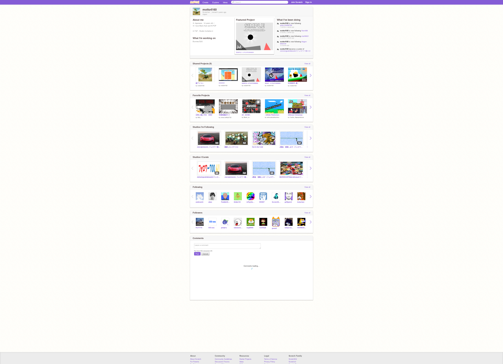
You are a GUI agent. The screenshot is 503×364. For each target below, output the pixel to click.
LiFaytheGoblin (251, 202)
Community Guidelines (223, 359)
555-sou (211, 228)
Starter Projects (245, 359)
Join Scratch (297, 2)
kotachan (300, 202)
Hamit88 (304, 30)
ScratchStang (276, 202)
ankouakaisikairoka (273, 117)
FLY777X (199, 228)
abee (210, 202)
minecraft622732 (226, 117)
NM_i (199, 117)
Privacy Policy (269, 361)
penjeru (224, 228)
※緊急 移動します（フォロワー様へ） (291, 147)
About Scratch (195, 359)
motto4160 (201, 85)
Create (205, 2)
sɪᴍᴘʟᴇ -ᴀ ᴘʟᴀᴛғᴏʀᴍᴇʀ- (245, 52)
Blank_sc (247, 117)
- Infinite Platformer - (272, 115)
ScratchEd (293, 359)
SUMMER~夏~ (293, 83)
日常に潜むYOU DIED (204, 115)
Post (197, 254)
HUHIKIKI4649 (301, 228)
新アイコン (200, 83)
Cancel (205, 254)
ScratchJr (292, 361)
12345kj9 (262, 228)
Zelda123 (237, 202)
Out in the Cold (257, 147)
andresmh (199, 202)
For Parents (194, 361)
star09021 (305, 36)
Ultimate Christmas (295, 115)
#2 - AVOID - (246, 115)
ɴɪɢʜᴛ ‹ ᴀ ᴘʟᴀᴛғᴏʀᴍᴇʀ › (273, 83)
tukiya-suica (289, 228)
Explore (215, 2)
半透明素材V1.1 (224, 115)
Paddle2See (225, 202)
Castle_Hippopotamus (297, 117)
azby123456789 (286, 25)
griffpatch (288, 202)
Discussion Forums (222, 361)
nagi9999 (250, 228)
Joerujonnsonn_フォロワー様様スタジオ (209, 147)
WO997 (262, 202)
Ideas (225, 2)
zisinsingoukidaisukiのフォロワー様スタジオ (295, 52)
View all (307, 63)
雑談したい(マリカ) (231, 147)
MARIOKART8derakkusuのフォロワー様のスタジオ (291, 177)
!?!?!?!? (222, 83)
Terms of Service (270, 359)
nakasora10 (238, 228)
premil (274, 228)
